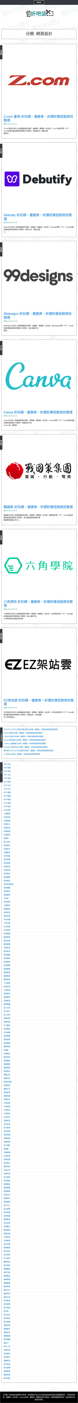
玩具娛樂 (7, 1156)
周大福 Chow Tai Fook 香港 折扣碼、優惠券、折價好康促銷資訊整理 (28, 750)
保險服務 (7, 831)
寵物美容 (7, 976)
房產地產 (7, 1022)
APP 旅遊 (7, 782)
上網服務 (7, 813)
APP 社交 (7, 789)
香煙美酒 (7, 1371)
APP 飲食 (7, 806)
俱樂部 (6, 838)
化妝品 (6, 898)
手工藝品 (7, 1025)
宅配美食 (7, 948)
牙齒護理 (7, 1152)
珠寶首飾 (7, 1159)
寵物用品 (7, 972)
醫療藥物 (7, 1279)
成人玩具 (7, 1015)
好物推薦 (7, 933)
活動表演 (7, 1120)
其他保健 (7, 859)
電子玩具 (7, 1315)
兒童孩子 (7, 849)
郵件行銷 (7, 1272)
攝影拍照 (7, 1046)
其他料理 (7, 870)
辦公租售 (7, 1265)
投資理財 (7, 1029)
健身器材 (7, 845)
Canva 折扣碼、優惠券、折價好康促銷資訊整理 (38, 412)
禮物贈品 (7, 1184)
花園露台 (7, 1226)
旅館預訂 (7, 1071)
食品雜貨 (7, 1353)
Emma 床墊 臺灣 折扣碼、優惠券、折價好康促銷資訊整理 (24, 740)
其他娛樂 (7, 863)
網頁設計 (1, 52)
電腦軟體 (7, 1336)
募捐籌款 (7, 895)
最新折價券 (1, 636)
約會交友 (7, 1195)
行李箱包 (7, 1237)
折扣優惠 (7, 1032)
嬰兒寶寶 (7, 944)
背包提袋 (7, 1223)
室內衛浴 (7, 951)
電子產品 (7, 1318)
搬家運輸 (7, 1043)
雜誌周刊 (7, 1293)
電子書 (6, 1311)
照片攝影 (7, 1145)
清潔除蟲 (7, 1135)
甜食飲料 (7, 1163)
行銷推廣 (7, 1240)
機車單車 (7, 1092)
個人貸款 (7, 842)
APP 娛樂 (7, 771)
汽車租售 (7, 1110)
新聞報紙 (7, 1061)
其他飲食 (7, 891)
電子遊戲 (7, 1322)
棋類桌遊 (7, 1085)
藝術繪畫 (7, 1230)
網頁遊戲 (7, 1202)
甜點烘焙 (7, 1166)
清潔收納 (7, 1131)
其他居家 (7, 866)
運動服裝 (7, 1269)
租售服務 (7, 1188)
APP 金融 (7, 803)
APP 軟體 (7, 799)
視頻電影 (7, 1248)
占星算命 (7, 905)
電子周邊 (7, 1304)
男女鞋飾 (7, 1180)
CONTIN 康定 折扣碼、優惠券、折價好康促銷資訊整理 (23, 736)
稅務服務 (7, 1191)
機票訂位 (7, 1089)
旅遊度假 (7, 1068)
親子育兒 (7, 1251)
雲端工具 (7, 1297)
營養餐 (6, 1149)
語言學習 (7, 1255)
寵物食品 (7, 979)
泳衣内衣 (7, 1117)
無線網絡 (7, 1142)
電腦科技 (7, 1332)
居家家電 (7, 986)
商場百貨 (7, 912)
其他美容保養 (8, 884)
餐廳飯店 (7, 1360)
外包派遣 (7, 919)
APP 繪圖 (7, 792)
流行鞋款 (7, 1128)
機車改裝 (7, 1096)
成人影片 (7, 1011)
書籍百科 (7, 1078)
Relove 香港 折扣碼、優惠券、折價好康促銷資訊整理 (23, 733)
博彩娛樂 (7, 902)
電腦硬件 (7, 1329)
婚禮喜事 (7, 937)
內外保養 (7, 856)
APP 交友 (7, 764)
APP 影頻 (7, 778)
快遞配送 (7, 1001)
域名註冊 (7, 916)
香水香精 (7, 1368)
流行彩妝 (7, 1124)
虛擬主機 (1, 442)
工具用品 (7, 990)
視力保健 (7, 1244)
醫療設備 (7, 1283)
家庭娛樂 (7, 962)
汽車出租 (7, 1103)
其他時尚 (7, 873)
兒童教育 (7, 852)
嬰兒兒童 (7, 941)
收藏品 (6, 1050)
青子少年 (7, 1346)
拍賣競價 (7, 1036)
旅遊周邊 (7, 1064)
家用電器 (7, 965)
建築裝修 (7, 997)
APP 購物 (7, 796)
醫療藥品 (7, 1276)
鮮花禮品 (7, 1378)
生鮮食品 (7, 1173)
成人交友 (7, 1008)
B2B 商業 (7, 810)
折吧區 (5, 1395)
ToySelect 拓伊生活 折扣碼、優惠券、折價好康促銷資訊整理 (25, 747)
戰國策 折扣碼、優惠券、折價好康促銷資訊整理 (38, 507)
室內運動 (7, 955)
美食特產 (7, 1216)
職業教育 (7, 1219)
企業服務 (7, 821)
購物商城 (7, 1262)
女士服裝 (7, 926)
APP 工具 (7, 775)
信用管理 (7, 835)
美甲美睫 (7, 1212)
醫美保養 (7, 1286)
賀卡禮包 (7, 1258)
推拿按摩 (7, 1039)
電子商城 (7, 1308)
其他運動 (7, 888)
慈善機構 (7, 1004)
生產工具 (1, 348)
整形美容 (7, 1057)
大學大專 (7, 923)
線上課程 (7, 1209)
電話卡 (6, 1343)
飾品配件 (7, 1357)
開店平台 (1, 150)
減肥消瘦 (7, 1138)
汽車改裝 (7, 1106)
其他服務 (7, 877)
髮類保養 (7, 1375)
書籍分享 (7, 1075)
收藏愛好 (7, 1053)
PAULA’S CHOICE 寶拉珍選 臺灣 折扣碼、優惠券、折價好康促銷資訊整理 (30, 729)
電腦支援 (7, 1325)
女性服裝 (7, 930)
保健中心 (7, 824)
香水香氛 (7, 1364)
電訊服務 (7, 1339)
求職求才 (7, 1099)
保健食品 (7, 828)
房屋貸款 (7, 1018)
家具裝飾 (7, 958)
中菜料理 (7, 817)
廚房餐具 (7, 993)
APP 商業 (7, 768)
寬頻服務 (7, 969)
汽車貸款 (7, 1113)
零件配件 (7, 1300)
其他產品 (7, 881)
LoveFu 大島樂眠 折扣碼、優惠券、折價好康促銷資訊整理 (25, 743)
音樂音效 (7, 1350)
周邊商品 (7, 909)
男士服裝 (7, 1177)
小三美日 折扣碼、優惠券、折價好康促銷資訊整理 (22, 754)
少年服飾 (7, 983)
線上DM (6, 1205)
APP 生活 (7, 785)
